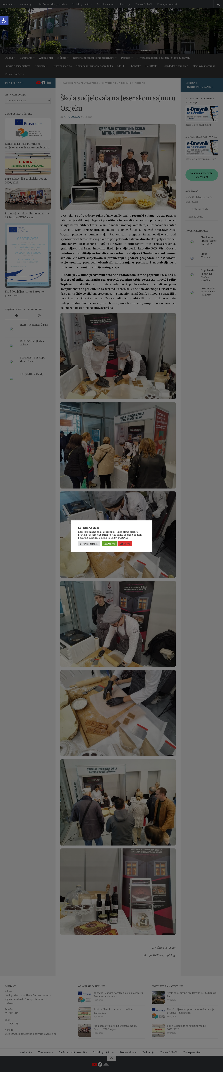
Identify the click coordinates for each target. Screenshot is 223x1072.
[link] (4, 20)
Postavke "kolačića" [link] (89, 543)
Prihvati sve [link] (109, 543)
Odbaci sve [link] (124, 543)
